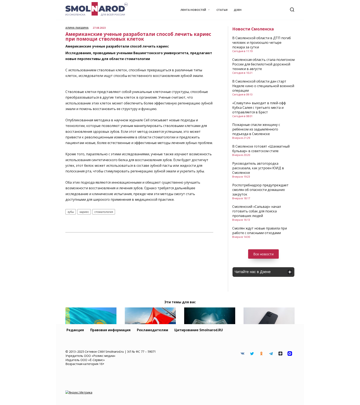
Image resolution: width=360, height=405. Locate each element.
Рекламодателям (152, 330)
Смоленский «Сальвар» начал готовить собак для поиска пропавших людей (256, 211)
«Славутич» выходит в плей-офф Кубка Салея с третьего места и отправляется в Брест (259, 107)
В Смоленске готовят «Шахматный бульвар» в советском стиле (261, 148)
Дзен (237, 10)
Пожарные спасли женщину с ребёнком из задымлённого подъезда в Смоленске (256, 129)
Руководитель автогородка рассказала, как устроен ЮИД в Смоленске (258, 168)
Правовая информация (110, 330)
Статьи (222, 10)
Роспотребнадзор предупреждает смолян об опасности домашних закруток (260, 190)
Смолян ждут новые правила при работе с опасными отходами (259, 230)
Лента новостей (193, 10)
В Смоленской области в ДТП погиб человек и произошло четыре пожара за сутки (261, 42)
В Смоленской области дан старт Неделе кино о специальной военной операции (263, 86)
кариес (84, 211)
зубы (71, 211)
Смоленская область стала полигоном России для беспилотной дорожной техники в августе (263, 64)
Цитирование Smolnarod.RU (198, 330)
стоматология (103, 211)
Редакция (75, 330)
